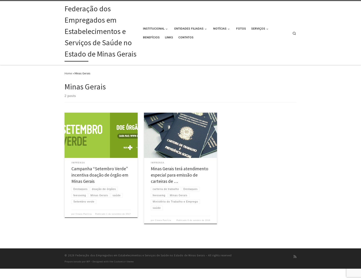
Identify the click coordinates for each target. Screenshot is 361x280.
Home (68, 73)
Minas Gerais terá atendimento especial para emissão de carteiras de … (179, 175)
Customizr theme (124, 261)
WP (88, 261)
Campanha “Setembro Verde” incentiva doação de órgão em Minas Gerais (99, 175)
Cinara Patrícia (84, 214)
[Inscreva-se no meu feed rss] (295, 256)
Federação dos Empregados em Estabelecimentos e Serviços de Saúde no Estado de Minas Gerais (140, 255)
